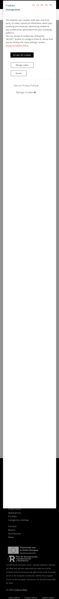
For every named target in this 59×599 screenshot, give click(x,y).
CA (37, 5)
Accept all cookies (22, 54)
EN (42, 5)
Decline (19, 73)
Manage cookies (22, 65)
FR (50, 5)
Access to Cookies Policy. (17, 45)
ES (34, 5)
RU (46, 5)
